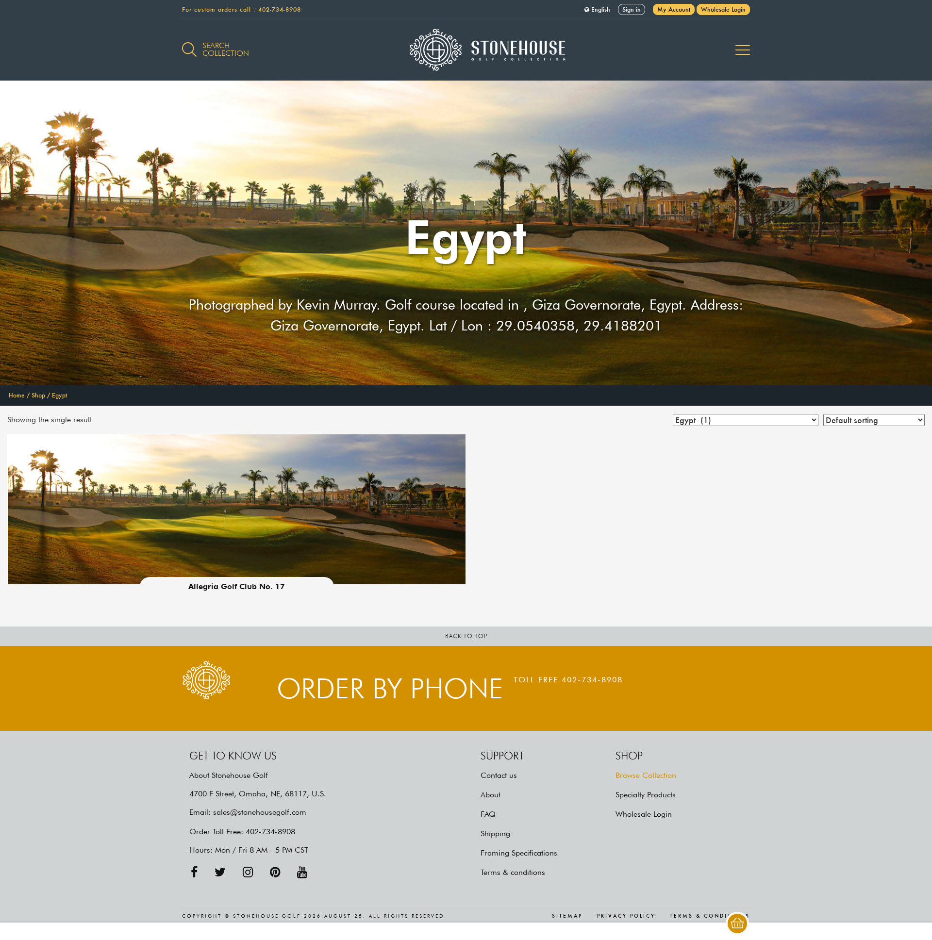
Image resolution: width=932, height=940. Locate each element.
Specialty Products (646, 794)
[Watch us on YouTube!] (302, 872)
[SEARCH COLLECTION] (189, 44)
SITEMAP (567, 916)
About (490, 794)
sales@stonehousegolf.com (259, 812)
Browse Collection (646, 775)
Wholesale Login (723, 9)
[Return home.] (466, 50)
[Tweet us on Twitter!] (220, 872)
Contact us (499, 775)
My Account (673, 9)
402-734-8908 (279, 9)
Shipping (495, 833)
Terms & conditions (513, 872)
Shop (38, 395)
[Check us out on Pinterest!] (275, 872)
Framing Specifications (519, 853)
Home (17, 395)
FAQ (488, 814)
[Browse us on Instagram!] (247, 872)
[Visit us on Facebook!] (194, 872)
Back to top (466, 636)
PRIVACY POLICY (626, 916)
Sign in (631, 9)
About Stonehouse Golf (228, 775)
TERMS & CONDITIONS (710, 916)
